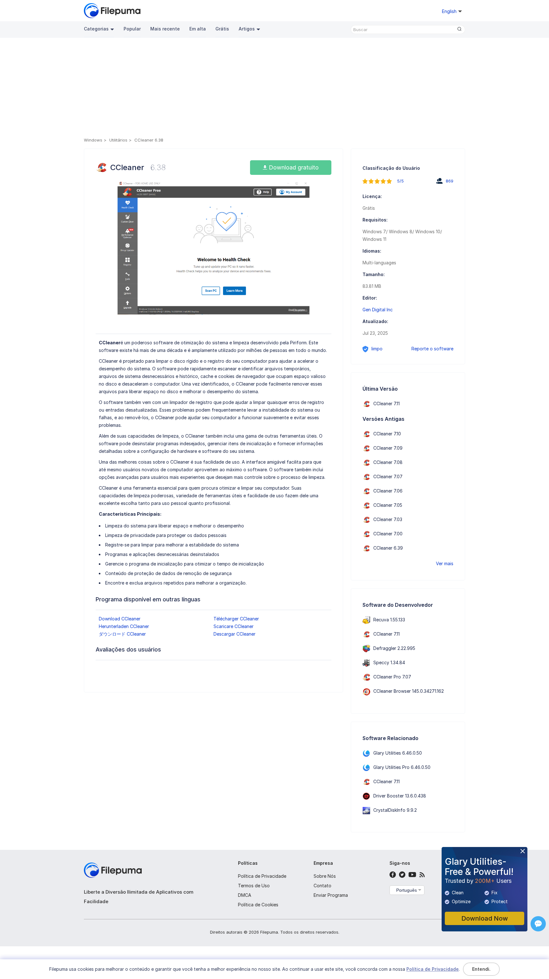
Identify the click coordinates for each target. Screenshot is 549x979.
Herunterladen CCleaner (124, 626)
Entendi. (481, 969)
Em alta (197, 28)
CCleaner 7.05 (387, 505)
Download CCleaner (119, 618)
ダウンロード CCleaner (122, 634)
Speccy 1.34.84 (389, 662)
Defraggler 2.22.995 (394, 648)
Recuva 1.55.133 (389, 619)
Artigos (247, 28)
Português (406, 890)
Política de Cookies (258, 904)
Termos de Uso (254, 885)
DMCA (244, 895)
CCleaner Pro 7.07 (392, 676)
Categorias (96, 28)
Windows (93, 139)
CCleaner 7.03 (387, 519)
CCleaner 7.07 (388, 476)
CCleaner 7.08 (388, 462)
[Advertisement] (274, 88)
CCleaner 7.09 (388, 448)
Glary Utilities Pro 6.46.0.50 (401, 767)
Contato (322, 885)
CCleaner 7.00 (388, 533)
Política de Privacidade (262, 876)
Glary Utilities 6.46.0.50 (397, 753)
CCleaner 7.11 (386, 403)
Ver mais (444, 563)
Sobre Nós (325, 876)
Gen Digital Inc (378, 309)
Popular (132, 28)
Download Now (484, 918)
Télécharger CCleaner (236, 618)
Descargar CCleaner (234, 634)
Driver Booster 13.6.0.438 (399, 795)
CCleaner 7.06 (388, 490)
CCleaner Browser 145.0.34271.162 (408, 691)
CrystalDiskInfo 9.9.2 (395, 810)
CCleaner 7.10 (387, 433)
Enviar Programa (331, 895)
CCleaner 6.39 (388, 548)
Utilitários (118, 139)
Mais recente (165, 28)
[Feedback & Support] (538, 923)
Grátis (222, 28)
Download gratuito (293, 167)
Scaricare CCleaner (234, 626)
